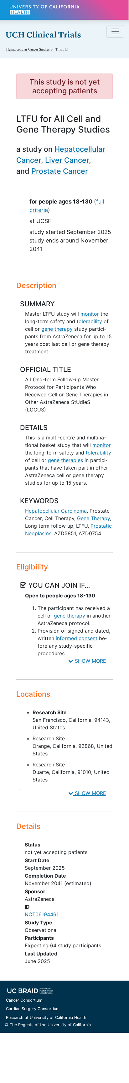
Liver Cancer (67, 160)
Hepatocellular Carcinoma (56, 511)
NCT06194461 (42, 914)
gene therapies (65, 460)
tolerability (89, 321)
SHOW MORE (89, 661)
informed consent (76, 638)
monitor (89, 314)
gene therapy (57, 329)
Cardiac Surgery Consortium (32, 1008)
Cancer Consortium (24, 1000)
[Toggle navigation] (115, 31)
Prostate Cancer (59, 171)
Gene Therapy (93, 518)
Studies (27, 49)
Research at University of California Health (46, 1017)
